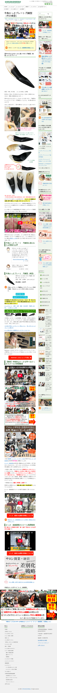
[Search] (48, 14)
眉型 (14, 306)
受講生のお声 (45, 294)
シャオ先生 (45, 282)
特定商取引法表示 (9, 679)
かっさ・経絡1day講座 (13, 43)
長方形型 (25, 306)
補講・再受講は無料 (9, 652)
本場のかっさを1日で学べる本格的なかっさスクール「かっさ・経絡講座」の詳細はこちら (28, 621)
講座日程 (44, 305)
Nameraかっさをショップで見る (20, 357)
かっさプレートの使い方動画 (11, 669)
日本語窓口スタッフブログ (11, 675)
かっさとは (11, 6)
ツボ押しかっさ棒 (12, 307)
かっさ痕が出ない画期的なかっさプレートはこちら (17, 330)
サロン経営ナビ (14, 9)
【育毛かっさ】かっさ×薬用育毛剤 (11, 642)
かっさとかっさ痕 (8, 644)
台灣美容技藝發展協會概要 (10, 673)
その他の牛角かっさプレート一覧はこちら (15, 326)
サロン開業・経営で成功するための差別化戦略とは (21, 582)
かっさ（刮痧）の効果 (9, 635)
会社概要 (22, 9)
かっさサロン (34, 6)
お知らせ (44, 275)
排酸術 (27, 6)
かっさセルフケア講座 (9, 658)
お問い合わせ (7, 683)
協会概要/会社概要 (42, 640)
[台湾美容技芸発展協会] (13, 2)
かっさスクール (19, 6)
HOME (5, 6)
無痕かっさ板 (13, 238)
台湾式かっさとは (8, 631)
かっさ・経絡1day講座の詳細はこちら (20, 515)
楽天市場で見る (20, 294)
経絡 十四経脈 (8, 646)
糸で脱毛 (6, 9)
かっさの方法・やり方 (9, 633)
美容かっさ (7, 637)
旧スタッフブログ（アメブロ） (12, 677)
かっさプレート (41, 6)
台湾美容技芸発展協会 (26, 688)
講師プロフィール (9, 654)
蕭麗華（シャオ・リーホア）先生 (16, 458)
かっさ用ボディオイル (9, 640)
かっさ (44, 278)
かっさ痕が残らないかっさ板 (11, 667)
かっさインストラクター (9, 661)
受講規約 (7, 656)
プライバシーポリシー (10, 681)
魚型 (18, 306)
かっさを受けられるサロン (10, 648)
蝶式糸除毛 (45, 302)
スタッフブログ (46, 286)
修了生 (44, 291)
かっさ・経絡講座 (9, 463)
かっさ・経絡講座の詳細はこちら (26, 47)
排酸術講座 (7, 663)
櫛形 (21, 306)
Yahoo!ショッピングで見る (20, 297)
